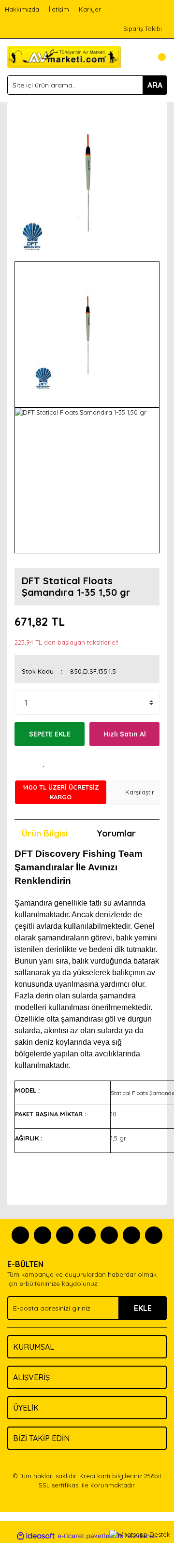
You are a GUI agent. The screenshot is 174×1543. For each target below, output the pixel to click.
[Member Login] (137, 57)
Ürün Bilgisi (45, 833)
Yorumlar (116, 833)
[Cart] (157, 57)
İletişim (59, 9)
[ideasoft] (35, 1536)
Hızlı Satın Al (124, 734)
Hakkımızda (22, 9)
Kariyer (90, 9)
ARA (154, 85)
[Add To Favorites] (43, 763)
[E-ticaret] (86, 1536)
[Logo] (64, 56)
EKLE (143, 1308)
